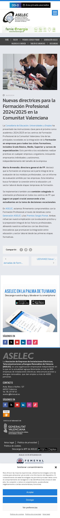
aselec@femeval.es (11, 394)
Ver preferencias (30, 507)
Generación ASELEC (51, 39)
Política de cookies (17, 514)
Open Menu (55, 12)
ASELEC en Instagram (29, 342)
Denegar (30, 500)
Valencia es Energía (18, 43)
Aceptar (30, 492)
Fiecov (15, 39)
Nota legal (46, 514)
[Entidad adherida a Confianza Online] (6, 413)
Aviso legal (9, 442)
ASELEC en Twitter (11, 342)
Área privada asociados (37, 5)
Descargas (54, 43)
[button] (55, 467)
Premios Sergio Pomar (30, 39)
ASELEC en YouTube (17, 342)
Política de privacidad (33, 514)
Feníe (7, 39)
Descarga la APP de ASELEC (24, 449)
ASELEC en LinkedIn (23, 342)
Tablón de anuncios (37, 43)
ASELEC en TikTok (35, 342)
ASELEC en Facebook (5, 342)
